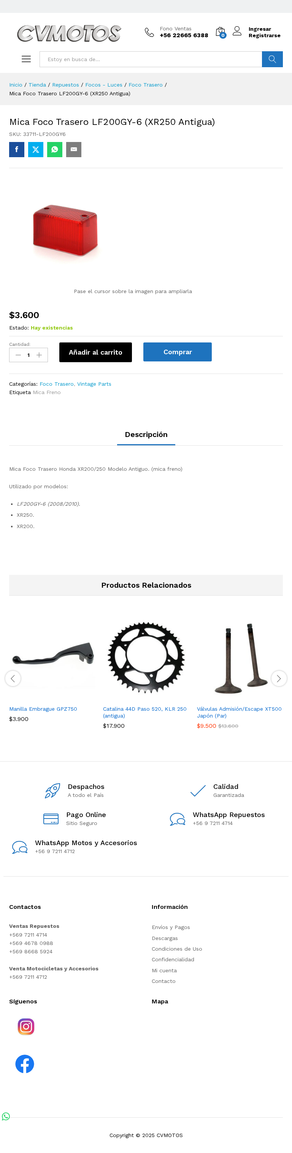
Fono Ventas (176, 28)
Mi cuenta (164, 970)
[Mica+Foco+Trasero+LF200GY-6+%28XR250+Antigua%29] (35, 149)
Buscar (272, 59)
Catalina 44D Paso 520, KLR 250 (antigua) (145, 712)
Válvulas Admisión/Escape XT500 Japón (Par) (239, 712)
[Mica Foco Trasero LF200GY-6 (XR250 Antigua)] (16, 149)
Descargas (165, 938)
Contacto (164, 981)
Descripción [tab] (146, 434)
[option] (52, 674)
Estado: (19, 328)
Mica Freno (47, 392)
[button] (43, 696)
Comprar (177, 352)
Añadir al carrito (95, 352)
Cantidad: (19, 344)
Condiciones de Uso (177, 949)
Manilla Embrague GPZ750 (43, 709)
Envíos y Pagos (171, 927)
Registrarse (265, 35)
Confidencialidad (173, 959)
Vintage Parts (94, 384)
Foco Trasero (57, 384)
